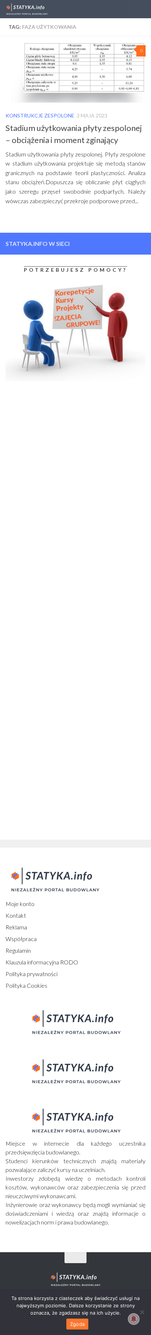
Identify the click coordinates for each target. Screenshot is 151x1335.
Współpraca (21, 938)
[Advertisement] (51, 447)
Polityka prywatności (31, 973)
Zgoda (77, 1324)
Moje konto (19, 903)
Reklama (16, 927)
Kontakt (15, 915)
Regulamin (18, 950)
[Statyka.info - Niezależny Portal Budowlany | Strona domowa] (34, 9)
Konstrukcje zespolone (39, 115)
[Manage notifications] (134, 1319)
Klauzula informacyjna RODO (41, 962)
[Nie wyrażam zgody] (142, 1312)
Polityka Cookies (26, 985)
